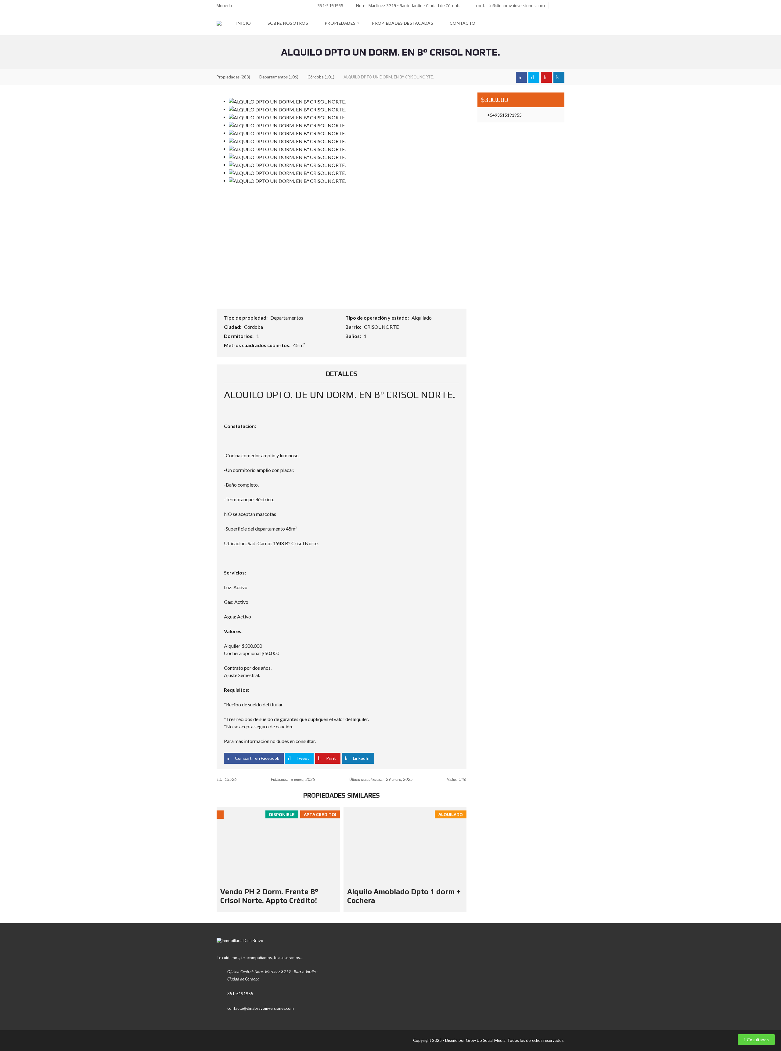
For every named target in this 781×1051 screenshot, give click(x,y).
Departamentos (287, 318)
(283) (233, 76)
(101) (321, 76)
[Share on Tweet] (533, 77)
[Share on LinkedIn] (558, 77)
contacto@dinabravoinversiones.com (510, 5)
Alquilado (422, 318)
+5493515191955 (504, 115)
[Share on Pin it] (546, 77)
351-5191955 (330, 5)
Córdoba (254, 327)
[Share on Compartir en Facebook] (521, 77)
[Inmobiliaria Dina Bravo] (219, 23)
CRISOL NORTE (382, 327)
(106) (278, 76)
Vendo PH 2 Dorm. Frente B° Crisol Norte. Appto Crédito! (269, 895)
